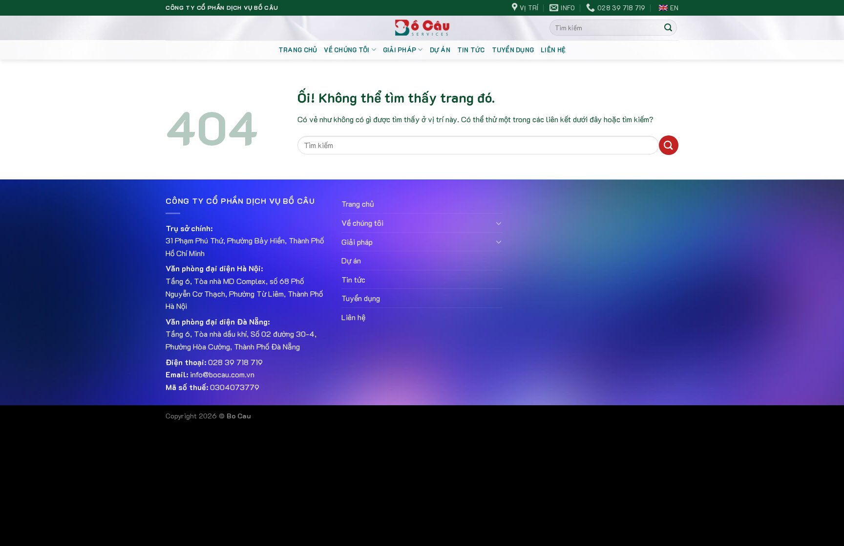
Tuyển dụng (513, 50)
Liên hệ (553, 50)
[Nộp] (668, 28)
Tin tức (471, 50)
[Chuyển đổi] (499, 223)
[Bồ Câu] (422, 28)
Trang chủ (297, 50)
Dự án (440, 50)
